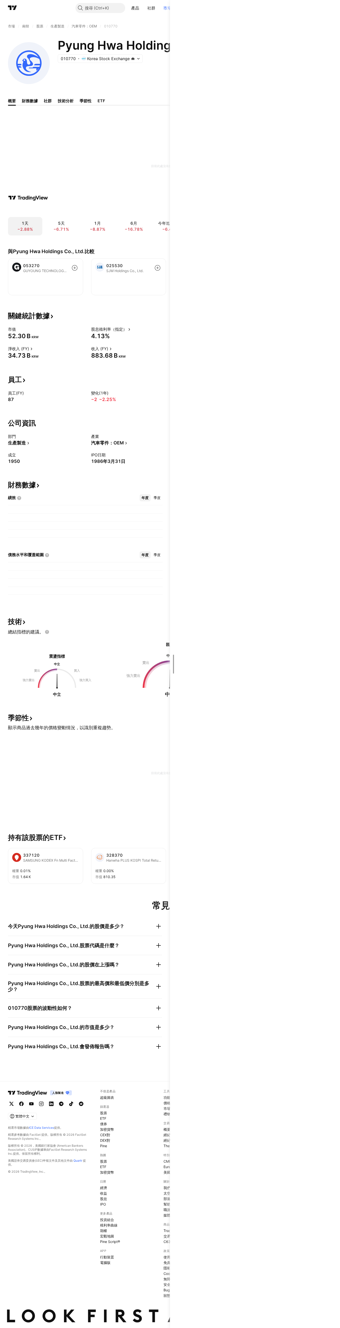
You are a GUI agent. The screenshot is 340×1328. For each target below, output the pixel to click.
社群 (151, 7)
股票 (103, 1113)
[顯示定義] (19, 329)
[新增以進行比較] (74, 268)
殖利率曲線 (108, 1225)
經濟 (103, 1188)
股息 (103, 1199)
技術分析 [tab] (66, 100)
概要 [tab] (12, 100)
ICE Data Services (41, 1127)
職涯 (167, 1210)
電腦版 (105, 1262)
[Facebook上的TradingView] (21, 1103)
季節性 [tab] (86, 100)
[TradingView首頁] (12, 7)
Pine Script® (110, 1241)
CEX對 (105, 1135)
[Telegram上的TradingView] (61, 1103)
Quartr (77, 1160)
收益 (103, 1193)
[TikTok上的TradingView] (71, 1103)
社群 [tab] (48, 100)
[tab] (145, 497)
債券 (103, 1124)
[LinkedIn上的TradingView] (51, 1103)
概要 (167, 1129)
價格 (167, 1103)
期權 (103, 1230)
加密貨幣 (107, 1129)
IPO (103, 1204)
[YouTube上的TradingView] (31, 1103)
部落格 (169, 1199)
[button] (143, 8)
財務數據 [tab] (30, 100)
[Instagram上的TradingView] (41, 1103)
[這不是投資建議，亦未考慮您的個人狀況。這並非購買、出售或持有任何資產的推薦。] (47, 632)
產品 (135, 7)
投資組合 (107, 1220)
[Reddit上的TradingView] (81, 1103)
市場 (167, 7)
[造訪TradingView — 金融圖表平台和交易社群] (28, 197)
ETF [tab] (101, 100)
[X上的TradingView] (11, 1103)
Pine (103, 1146)
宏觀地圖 (107, 1236)
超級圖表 (107, 1097)
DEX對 (105, 1140)
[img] (133, 58)
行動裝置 (107, 1257)
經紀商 (169, 1135)
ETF (103, 1118)
